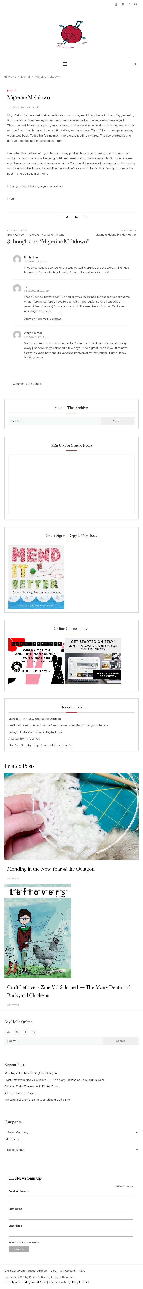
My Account (67, 1270)
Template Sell (81, 1282)
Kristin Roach (31, 107)
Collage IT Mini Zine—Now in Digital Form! (35, 732)
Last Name (15, 1225)
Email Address (19, 1192)
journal (11, 90)
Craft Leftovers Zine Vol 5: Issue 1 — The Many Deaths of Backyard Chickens (58, 725)
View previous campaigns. (24, 1242)
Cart (82, 1270)
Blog (53, 1270)
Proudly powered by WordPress (25, 1282)
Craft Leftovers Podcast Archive (25, 1270)
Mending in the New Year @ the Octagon (34, 719)
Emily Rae (31, 257)
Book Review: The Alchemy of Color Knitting (35, 234)
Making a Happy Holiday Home (115, 234)
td (25, 286)
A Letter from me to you (24, 738)
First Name (15, 1208)
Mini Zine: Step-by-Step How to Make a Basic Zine (41, 745)
